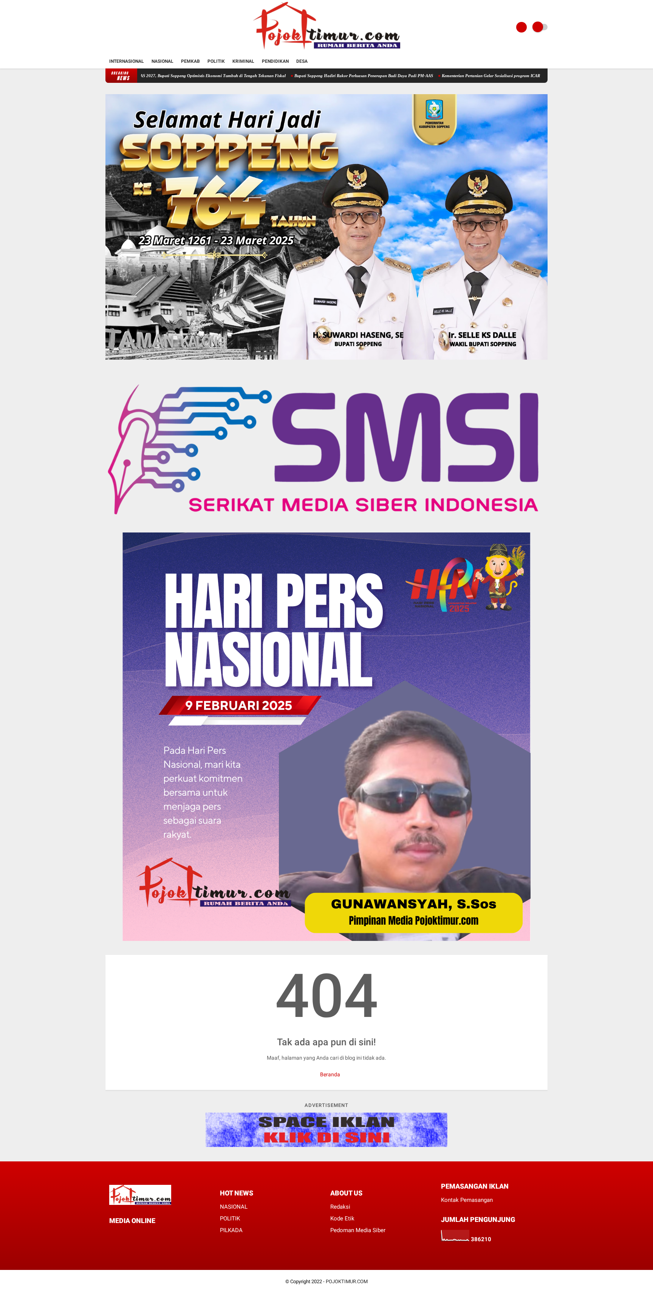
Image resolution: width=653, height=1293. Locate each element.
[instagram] (142, 1235)
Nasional (162, 61)
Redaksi (340, 1206)
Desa (302, 61)
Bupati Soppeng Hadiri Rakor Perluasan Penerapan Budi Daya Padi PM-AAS (310, 75)
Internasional (126, 61)
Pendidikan (275, 61)
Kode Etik (342, 1218)
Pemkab (190, 61)
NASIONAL (234, 1206)
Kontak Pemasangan (467, 1200)
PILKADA (231, 1230)
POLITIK (230, 1218)
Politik (216, 61)
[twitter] (121, 1235)
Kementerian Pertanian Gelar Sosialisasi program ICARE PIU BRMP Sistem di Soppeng (466, 75)
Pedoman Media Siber (357, 1230)
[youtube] (152, 1235)
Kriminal (243, 61)
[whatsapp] (132, 1235)
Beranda (329, 1074)
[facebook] (111, 1235)
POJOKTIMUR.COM (347, 1281)
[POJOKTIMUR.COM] (326, 50)
